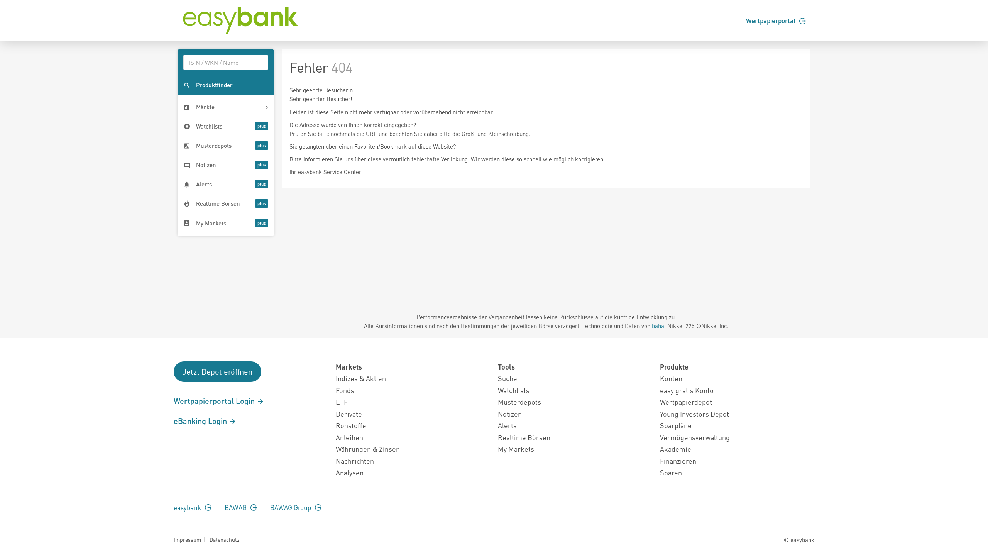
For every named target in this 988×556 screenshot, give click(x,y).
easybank (188, 507)
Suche (507, 378)
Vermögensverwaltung (695, 437)
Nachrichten (355, 460)
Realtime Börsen (524, 437)
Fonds (345, 390)
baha (658, 326)
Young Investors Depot (694, 413)
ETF (342, 401)
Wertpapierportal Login (215, 401)
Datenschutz (224, 539)
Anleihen (349, 437)
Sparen (671, 472)
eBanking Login (201, 421)
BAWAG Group (291, 507)
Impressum (187, 539)
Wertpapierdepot (686, 401)
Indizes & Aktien (361, 378)
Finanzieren (678, 460)
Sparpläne (676, 425)
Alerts (507, 425)
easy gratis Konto (687, 390)
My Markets (516, 448)
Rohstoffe (351, 425)
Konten (671, 378)
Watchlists (514, 390)
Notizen (510, 413)
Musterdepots (519, 401)
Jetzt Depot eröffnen (217, 371)
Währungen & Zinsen (368, 448)
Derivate (349, 413)
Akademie (675, 448)
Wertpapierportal (771, 20)
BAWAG (236, 507)
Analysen (350, 472)
